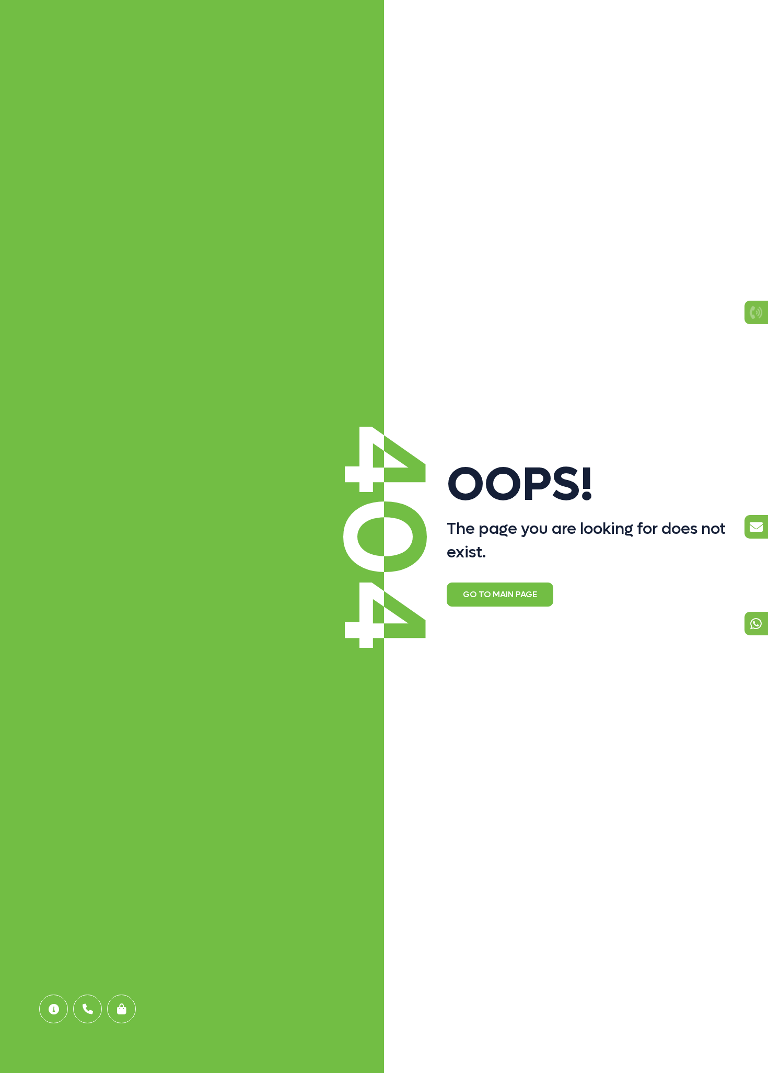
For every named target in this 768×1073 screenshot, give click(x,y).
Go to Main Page (500, 594)
